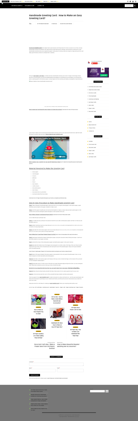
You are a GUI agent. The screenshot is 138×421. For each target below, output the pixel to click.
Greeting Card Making (66, 23)
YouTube (91, 141)
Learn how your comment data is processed (57, 378)
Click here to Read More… (74, 268)
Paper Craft (62, 287)
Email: (58, 368)
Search (91, 389)
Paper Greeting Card (70, 287)
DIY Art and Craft (92, 144)
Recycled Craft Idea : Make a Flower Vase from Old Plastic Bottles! (44, 346)
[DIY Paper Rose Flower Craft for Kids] (75, 302)
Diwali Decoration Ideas (94, 89)
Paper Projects (79, 287)
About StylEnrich (92, 124)
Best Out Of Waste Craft (17, 1)
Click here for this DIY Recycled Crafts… (62, 214)
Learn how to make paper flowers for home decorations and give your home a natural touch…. (50, 251)
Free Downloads (92, 96)
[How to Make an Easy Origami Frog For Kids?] (38, 304)
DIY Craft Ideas (38, 287)
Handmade (52, 287)
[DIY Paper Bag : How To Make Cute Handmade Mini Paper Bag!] (75, 324)
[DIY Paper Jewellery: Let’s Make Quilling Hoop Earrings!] (38, 328)
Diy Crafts (39, 1)
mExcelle (77, 416)
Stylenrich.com (29, 5)
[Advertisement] (56, 36)
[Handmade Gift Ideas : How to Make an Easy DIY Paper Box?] (57, 317)
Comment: (31, 361)
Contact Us (40, 5)
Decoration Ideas (29, 1)
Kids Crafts (91, 105)
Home (90, 121)
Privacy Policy (92, 128)
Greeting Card (45, 287)
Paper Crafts (54, 1)
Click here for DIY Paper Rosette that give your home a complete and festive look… (48, 198)
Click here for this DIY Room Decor (70, 109)
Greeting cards (38, 48)
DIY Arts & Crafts (17, 5)
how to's (46, 1)
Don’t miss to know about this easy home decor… (67, 234)
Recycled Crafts (92, 111)
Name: (30, 368)
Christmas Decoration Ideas (95, 86)
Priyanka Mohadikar (44, 23)
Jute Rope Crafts (92, 102)
